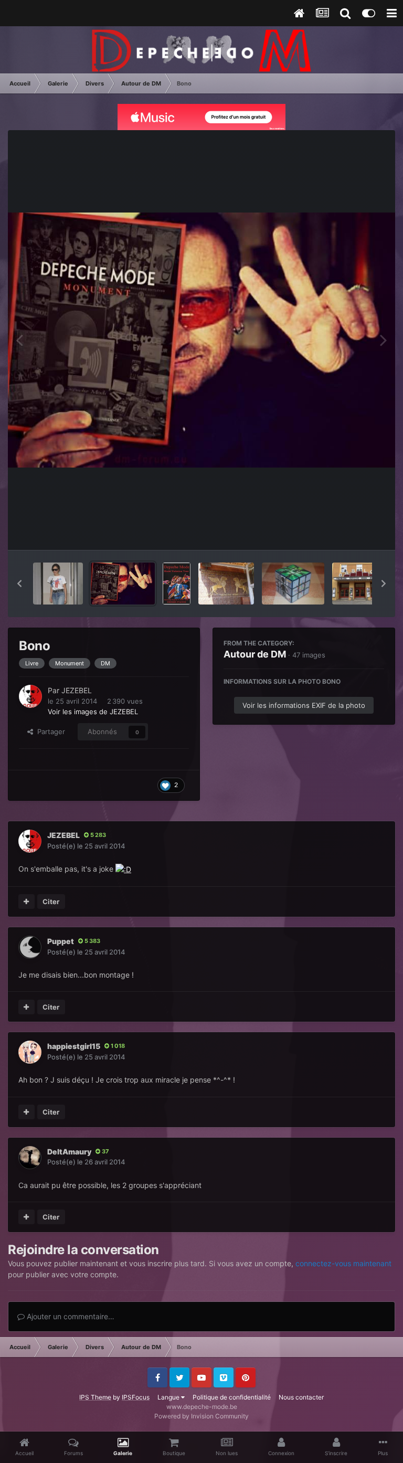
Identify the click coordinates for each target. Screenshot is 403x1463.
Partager (49, 731)
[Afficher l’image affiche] (176, 584)
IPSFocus (136, 1397)
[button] (19, 583)
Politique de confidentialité (232, 1397)
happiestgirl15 (73, 1046)
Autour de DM (255, 654)
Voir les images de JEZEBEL (93, 711)
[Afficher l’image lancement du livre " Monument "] (360, 584)
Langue (169, 1397)
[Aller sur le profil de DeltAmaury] (29, 1157)
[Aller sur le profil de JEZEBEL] (30, 696)
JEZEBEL (76, 690)
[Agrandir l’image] (123, 868)
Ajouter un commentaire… (69, 1316)
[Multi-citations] (26, 901)
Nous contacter (301, 1397)
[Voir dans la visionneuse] (201, 340)
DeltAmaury (69, 1151)
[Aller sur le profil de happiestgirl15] (29, 1052)
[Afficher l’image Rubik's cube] (293, 584)
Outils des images (342, 531)
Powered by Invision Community (201, 1416)
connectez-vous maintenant (343, 1263)
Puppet (60, 941)
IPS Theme (95, 1397)
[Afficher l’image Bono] (123, 584)
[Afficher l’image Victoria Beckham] (58, 584)
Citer (51, 901)
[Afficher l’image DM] (226, 584)
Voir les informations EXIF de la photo (303, 705)
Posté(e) (86, 846)
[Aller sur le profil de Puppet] (29, 947)
